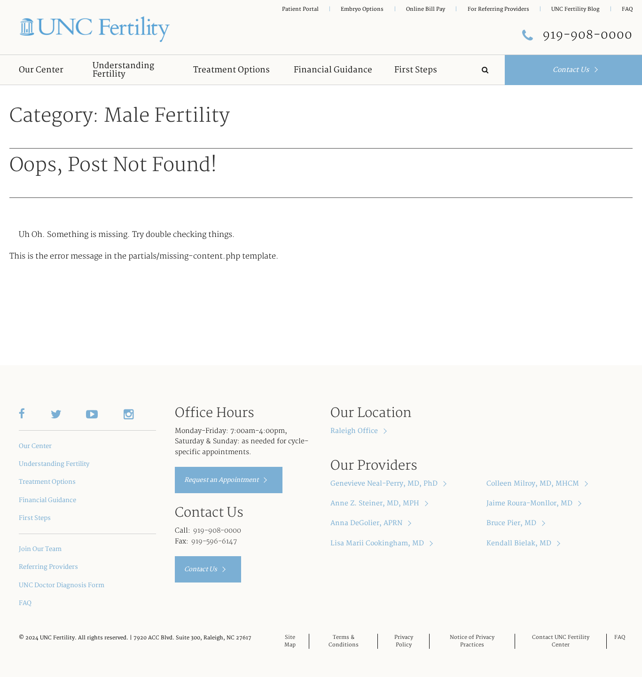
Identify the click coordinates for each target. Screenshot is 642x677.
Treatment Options (47, 482)
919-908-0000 (217, 531)
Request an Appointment (222, 480)
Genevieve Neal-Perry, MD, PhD (384, 484)
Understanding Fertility (54, 464)
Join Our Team (40, 549)
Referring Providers (48, 567)
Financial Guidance (47, 500)
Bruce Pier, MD (512, 523)
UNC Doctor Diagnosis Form (61, 585)
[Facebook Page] (35, 414)
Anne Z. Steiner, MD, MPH (375, 503)
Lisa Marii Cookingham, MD (378, 543)
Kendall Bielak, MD (519, 543)
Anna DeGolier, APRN (367, 523)
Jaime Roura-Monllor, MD (530, 503)
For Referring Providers (498, 9)
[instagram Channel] (140, 414)
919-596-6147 (214, 541)
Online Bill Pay (425, 9)
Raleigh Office (355, 431)
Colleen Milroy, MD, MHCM (533, 484)
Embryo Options (362, 9)
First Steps (35, 518)
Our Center (35, 446)
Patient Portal (300, 9)
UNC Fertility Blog (575, 9)
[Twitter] (68, 414)
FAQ (627, 9)
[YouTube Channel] (105, 414)
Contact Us (572, 70)
